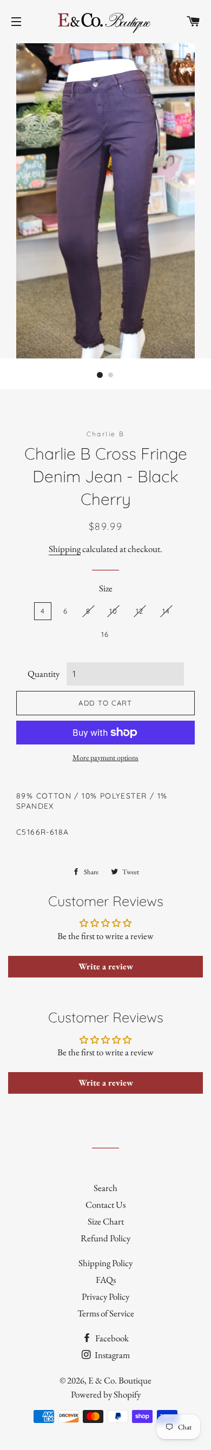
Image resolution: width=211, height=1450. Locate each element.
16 (105, 634)
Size (106, 588)
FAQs (106, 1280)
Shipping (65, 549)
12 (140, 611)
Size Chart (106, 1221)
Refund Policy (105, 1238)
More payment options (105, 757)
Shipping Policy (105, 1263)
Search (105, 1188)
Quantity (44, 674)
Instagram (111, 1355)
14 (166, 611)
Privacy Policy (105, 1296)
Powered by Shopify (106, 1394)
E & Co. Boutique (119, 1380)
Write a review (105, 966)
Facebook (111, 1338)
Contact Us (105, 1204)
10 (113, 611)
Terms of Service (105, 1313)
